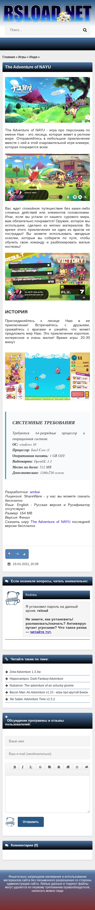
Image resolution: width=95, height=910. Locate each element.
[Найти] (85, 30)
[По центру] (58, 767)
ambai (35, 492)
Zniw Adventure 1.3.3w (25, 672)
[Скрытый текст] (86, 767)
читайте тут (40, 632)
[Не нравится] (9, 553)
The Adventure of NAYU (50, 522)
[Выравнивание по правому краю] (68, 767)
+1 (17, 553)
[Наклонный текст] (22, 767)
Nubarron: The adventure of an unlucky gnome (42, 685)
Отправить (31, 822)
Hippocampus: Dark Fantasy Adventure (36, 678)
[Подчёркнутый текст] (31, 767)
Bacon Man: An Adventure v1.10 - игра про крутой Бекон (49, 692)
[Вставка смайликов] (77, 767)
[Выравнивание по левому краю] (49, 767)
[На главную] (47, 11)
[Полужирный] (14, 767)
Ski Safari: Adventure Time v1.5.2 (32, 699)
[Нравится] (24, 553)
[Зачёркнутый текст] (40, 767)
